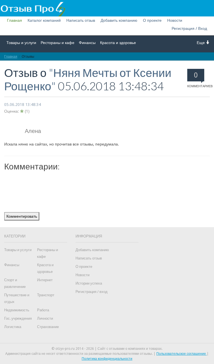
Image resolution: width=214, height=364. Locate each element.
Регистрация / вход (92, 292)
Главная (14, 20)
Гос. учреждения (18, 318)
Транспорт (45, 295)
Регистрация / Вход (189, 28)
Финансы (87, 42)
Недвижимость (16, 310)
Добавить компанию (119, 20)
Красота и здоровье (118, 42)
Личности (45, 318)
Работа (43, 310)
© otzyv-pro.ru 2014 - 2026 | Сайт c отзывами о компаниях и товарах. (107, 349)
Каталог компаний (44, 20)
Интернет (45, 280)
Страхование (48, 327)
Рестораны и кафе (57, 42)
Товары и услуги (21, 42)
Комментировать (21, 216)
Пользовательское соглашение (181, 354)
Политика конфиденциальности (107, 359)
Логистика (12, 327)
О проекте (152, 20)
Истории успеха (89, 283)
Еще (201, 42)
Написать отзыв (80, 20)
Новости (174, 20)
